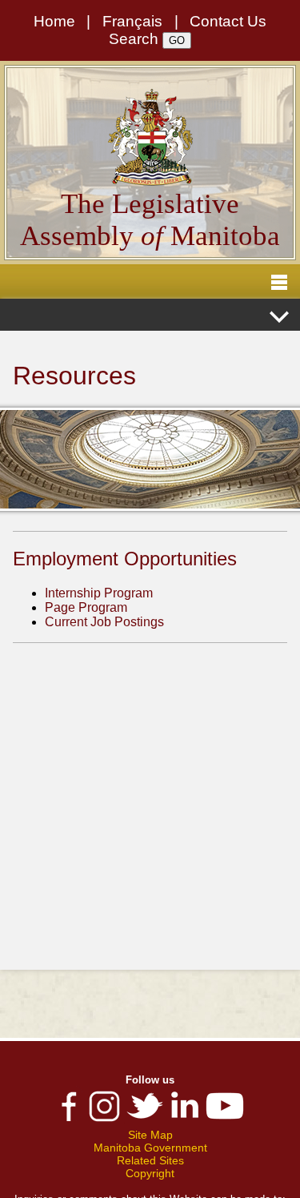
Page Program (86, 607)
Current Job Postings (104, 622)
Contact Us (228, 21)
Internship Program (99, 593)
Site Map (150, 1134)
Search (133, 38)
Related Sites (150, 1160)
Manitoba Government (150, 1147)
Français (132, 21)
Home (54, 21)
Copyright (150, 1173)
